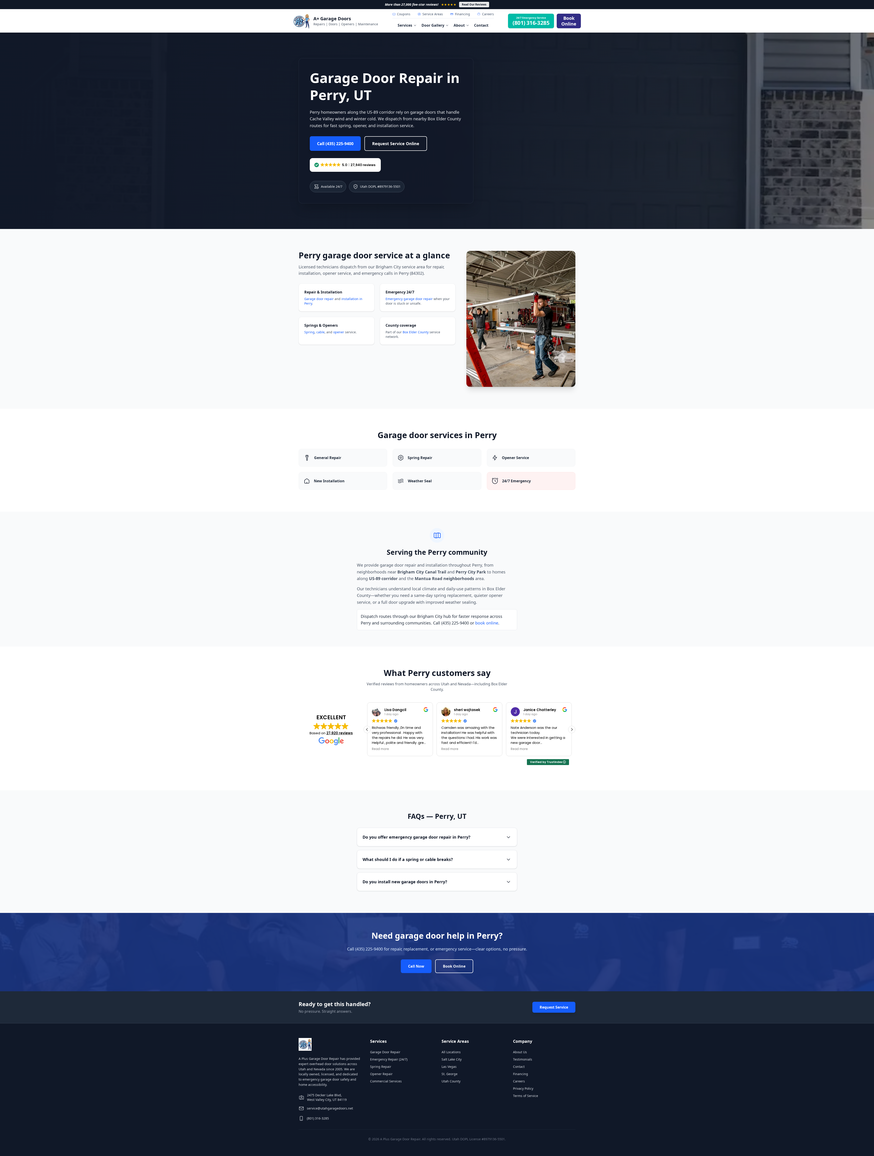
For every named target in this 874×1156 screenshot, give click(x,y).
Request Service (554, 1007)
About (459, 25)
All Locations (451, 1052)
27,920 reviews (339, 733)
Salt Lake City (452, 1059)
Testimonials (522, 1059)
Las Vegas (449, 1066)
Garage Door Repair (385, 1052)
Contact (481, 25)
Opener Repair (381, 1074)
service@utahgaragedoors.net (330, 1108)
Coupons (403, 14)
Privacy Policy (523, 1088)
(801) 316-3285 (318, 1118)
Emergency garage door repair (409, 299)
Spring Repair (380, 1066)
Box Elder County (416, 332)
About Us (520, 1052)
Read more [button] (380, 749)
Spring (309, 332)
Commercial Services (386, 1081)
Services (405, 25)
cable (320, 332)
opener (338, 332)
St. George (449, 1074)
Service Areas (432, 14)
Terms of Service (525, 1096)
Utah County (451, 1081)
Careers (488, 14)
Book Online (454, 966)
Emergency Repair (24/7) (388, 1059)
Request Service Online (395, 143)
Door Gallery (433, 25)
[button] (345, 165)
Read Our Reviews (474, 4)
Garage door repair (319, 299)
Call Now (416, 966)
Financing (462, 14)
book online (486, 623)
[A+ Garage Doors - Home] (301, 21)
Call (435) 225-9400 (335, 143)
